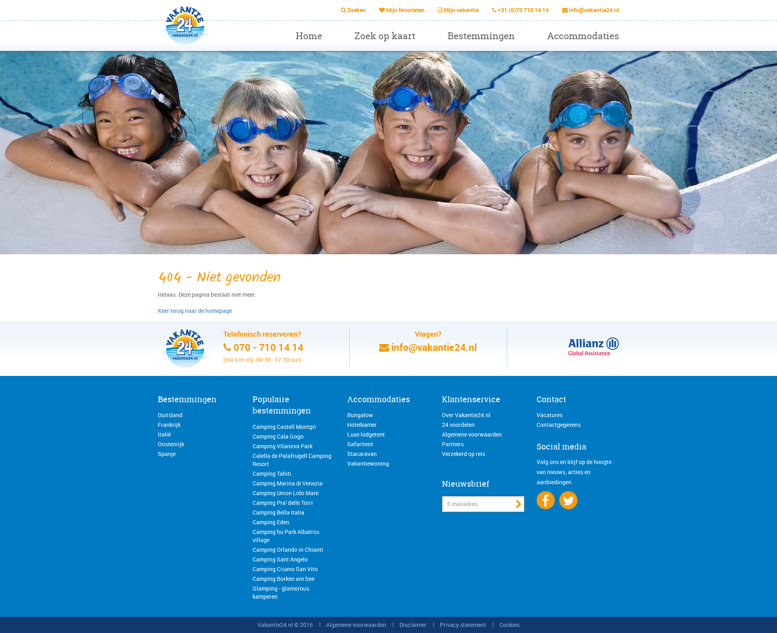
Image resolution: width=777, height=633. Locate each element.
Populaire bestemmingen (282, 405)
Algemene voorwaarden (472, 434)
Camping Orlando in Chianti (288, 549)
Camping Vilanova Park (282, 446)
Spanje (167, 454)
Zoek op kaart (385, 36)
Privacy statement (463, 625)
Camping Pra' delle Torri (283, 502)
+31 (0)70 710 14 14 (523, 10)
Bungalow (360, 415)
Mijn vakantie (461, 10)
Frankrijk (169, 424)
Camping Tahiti (272, 473)
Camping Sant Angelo (280, 559)
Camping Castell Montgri (284, 426)
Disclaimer (413, 625)
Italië (164, 434)
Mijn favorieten (405, 10)
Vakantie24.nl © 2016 (285, 625)
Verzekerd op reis (463, 454)
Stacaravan (362, 454)
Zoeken (356, 10)
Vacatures (550, 415)
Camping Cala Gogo (278, 436)
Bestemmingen (481, 36)
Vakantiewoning (368, 463)
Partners (453, 444)
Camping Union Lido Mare (285, 493)
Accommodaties (583, 36)
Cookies (509, 625)
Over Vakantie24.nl (466, 415)
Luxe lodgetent (366, 434)
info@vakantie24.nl (594, 10)
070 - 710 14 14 (269, 347)
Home (309, 36)
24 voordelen (458, 424)
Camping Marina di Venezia (288, 483)
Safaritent (360, 444)
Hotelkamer (362, 424)
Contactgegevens (559, 424)
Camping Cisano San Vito (285, 569)
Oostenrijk (171, 444)
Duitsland (170, 415)
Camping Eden (271, 522)
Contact (551, 399)
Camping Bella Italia (278, 512)
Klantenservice (471, 399)
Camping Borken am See (283, 578)
